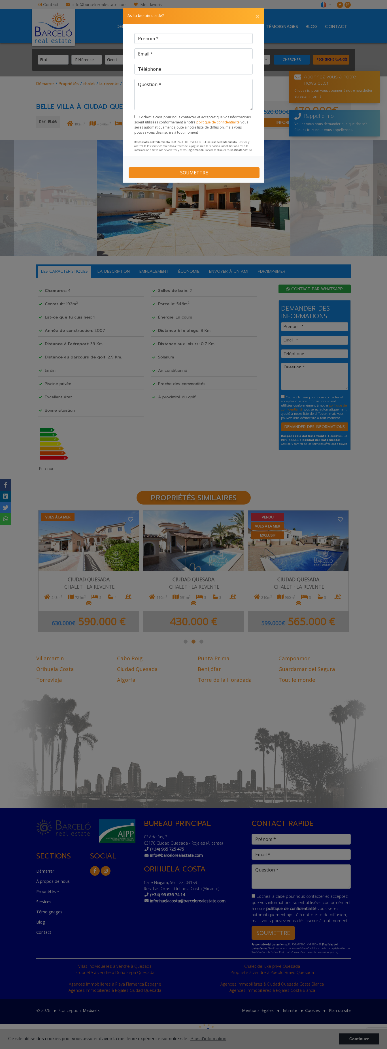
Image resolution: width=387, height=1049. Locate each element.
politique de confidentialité (218, 122)
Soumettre (194, 173)
